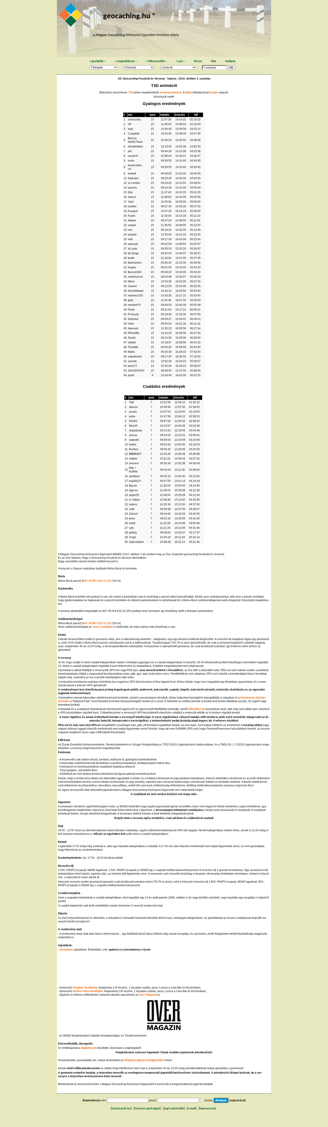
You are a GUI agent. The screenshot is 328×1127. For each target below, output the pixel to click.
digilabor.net (88, 1047)
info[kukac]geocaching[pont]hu (144, 1060)
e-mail (191, 1108)
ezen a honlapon (103, 626)
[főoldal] (71, 16)
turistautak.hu (121, 1108)
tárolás (209, 1100)
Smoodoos (66, 949)
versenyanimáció (171, 92)
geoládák (97, 61)
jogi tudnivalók (174, 1108)
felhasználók (156, 61)
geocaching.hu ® (129, 16)
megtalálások (126, 61)
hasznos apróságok (147, 1108)
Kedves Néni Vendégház (88, 991)
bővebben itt (196, 709)
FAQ (213, 61)
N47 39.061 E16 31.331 (97, 580)
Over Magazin (147, 994)
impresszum (207, 1108)
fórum (198, 61)
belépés (230, 61)
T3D (130, 92)
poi (180, 61)
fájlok (188, 92)
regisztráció (237, 1100)
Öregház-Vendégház (85, 987)
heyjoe (214, 92)
